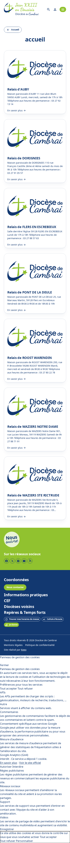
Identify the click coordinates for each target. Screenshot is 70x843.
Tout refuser (25, 688)
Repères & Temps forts (25, 612)
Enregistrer (7, 829)
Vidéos (4, 817)
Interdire (17, 766)
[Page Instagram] (18, 561)
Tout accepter (8, 688)
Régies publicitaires (12, 770)
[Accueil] (9, 9)
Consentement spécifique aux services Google (28, 723)
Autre (3, 704)
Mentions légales (13, 645)
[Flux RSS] (30, 561)
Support (5, 801)
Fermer (4, 665)
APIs (3, 692)
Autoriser (6, 766)
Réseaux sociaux (10, 786)
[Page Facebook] (6, 561)
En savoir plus (8, 762)
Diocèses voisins (19, 607)
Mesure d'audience (11, 739)
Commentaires (9, 712)
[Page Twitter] (12, 561)
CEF (7, 601)
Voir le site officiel (30, 762)
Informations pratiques (26, 595)
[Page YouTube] (24, 561)
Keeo (23, 649)
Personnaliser (24, 841)
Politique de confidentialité (40, 645)
